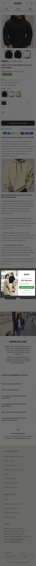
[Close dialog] (34, 272)
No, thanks (26, 290)
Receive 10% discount (26, 287)
